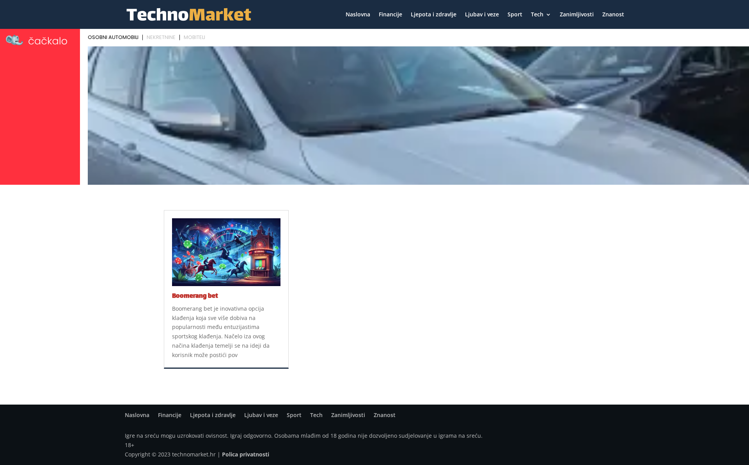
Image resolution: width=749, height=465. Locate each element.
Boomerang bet (195, 296)
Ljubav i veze (482, 15)
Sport (515, 15)
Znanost (613, 15)
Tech (537, 15)
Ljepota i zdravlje (433, 15)
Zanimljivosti (577, 15)
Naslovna (358, 15)
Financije (390, 15)
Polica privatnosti (245, 454)
